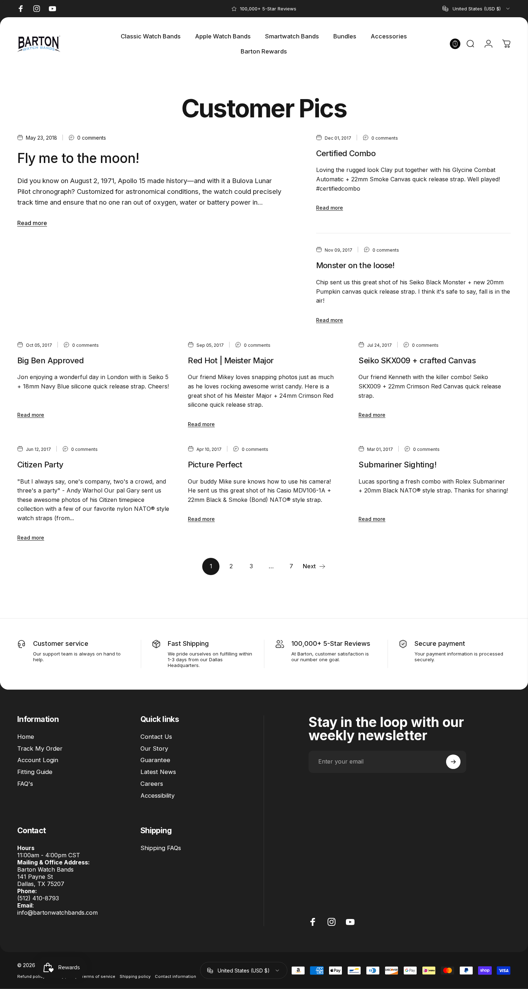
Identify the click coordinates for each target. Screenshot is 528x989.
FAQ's (25, 783)
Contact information (175, 976)
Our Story (154, 748)
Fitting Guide (34, 771)
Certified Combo (346, 153)
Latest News (158, 771)
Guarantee (155, 760)
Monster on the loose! (355, 265)
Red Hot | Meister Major (230, 360)
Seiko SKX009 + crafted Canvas (417, 360)
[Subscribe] (453, 762)
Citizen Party (40, 464)
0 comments (91, 138)
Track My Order (39, 748)
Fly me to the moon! (78, 158)
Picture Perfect (215, 464)
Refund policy (31, 976)
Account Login (37, 760)
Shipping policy (135, 976)
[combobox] (477, 8)
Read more (32, 223)
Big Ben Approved (50, 360)
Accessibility (157, 795)
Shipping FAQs (160, 848)
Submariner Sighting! (397, 464)
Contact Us (156, 736)
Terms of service (98, 976)
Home (25, 736)
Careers (151, 783)
